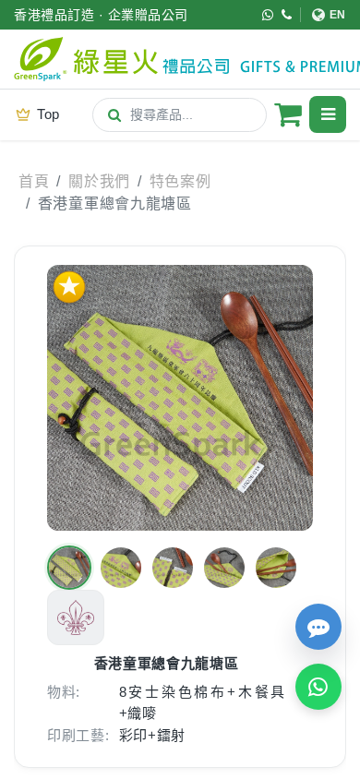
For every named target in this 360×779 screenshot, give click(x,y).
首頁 (33, 181)
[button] (69, 567)
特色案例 (180, 181)
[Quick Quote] (318, 627)
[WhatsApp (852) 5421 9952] (268, 14)
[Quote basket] (288, 114)
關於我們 (99, 181)
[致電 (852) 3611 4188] (287, 14)
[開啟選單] (327, 114)
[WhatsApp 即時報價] (318, 687)
